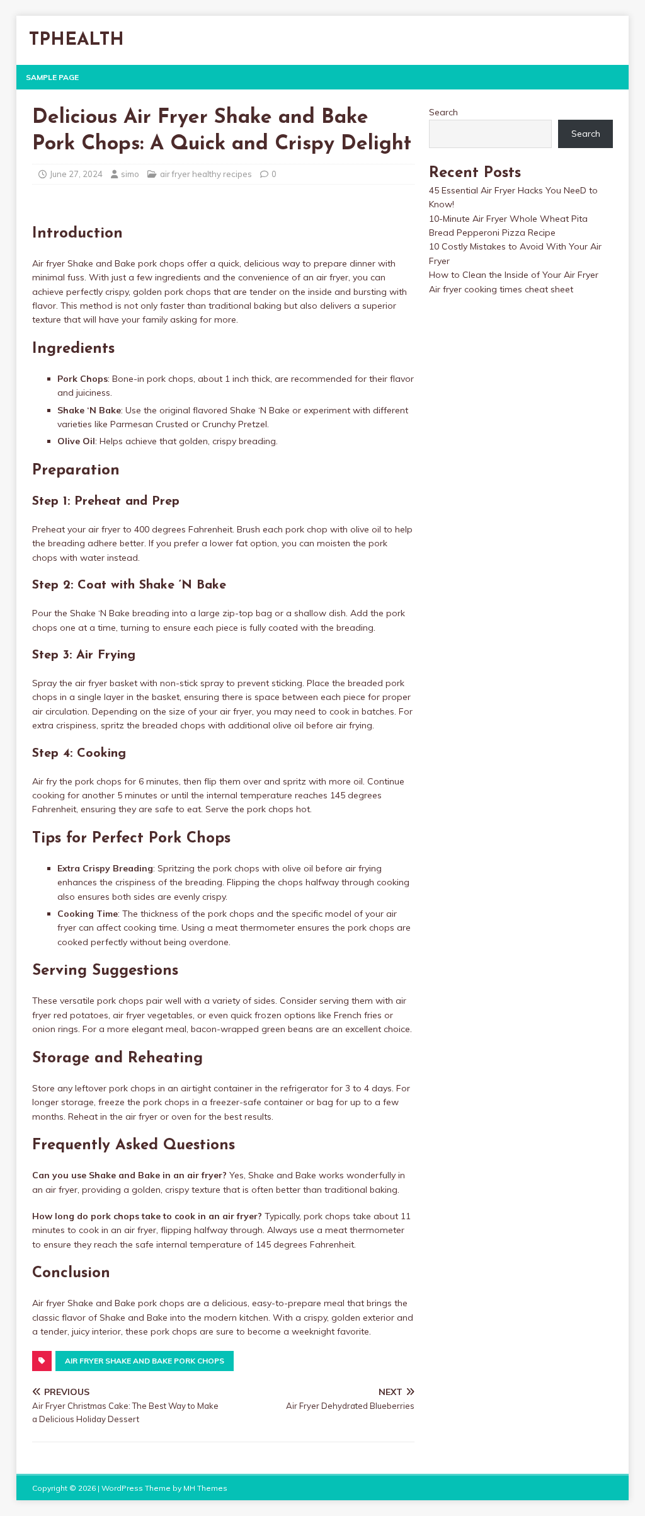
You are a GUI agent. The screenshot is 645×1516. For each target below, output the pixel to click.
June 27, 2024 (76, 174)
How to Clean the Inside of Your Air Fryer (513, 274)
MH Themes (205, 1488)
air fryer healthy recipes (206, 174)
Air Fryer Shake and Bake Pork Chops (144, 1360)
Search (443, 112)
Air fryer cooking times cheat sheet (501, 289)
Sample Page (52, 77)
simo (130, 174)
